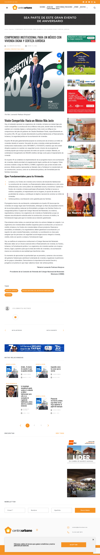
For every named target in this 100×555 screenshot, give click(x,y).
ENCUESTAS (9, 433)
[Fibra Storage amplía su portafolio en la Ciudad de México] (19, 336)
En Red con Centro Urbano (51, 7)
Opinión (76, 7)
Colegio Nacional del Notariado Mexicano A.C (37, 290)
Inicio (6, 29)
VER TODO (60, 433)
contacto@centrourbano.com (79, 527)
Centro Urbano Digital (60, 7)
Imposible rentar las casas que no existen (56, 369)
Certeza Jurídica (11, 290)
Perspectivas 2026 (17, 49)
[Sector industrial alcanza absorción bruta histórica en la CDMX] (49, 336)
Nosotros (83, 7)
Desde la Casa (11, 364)
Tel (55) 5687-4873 (77, 532)
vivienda (8, 294)
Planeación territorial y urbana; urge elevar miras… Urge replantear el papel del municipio (57, 403)
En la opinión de (11, 383)
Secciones (42, 7)
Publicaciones (68, 7)
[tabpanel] (34, 391)
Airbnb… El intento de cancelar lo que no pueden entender (27, 369)
